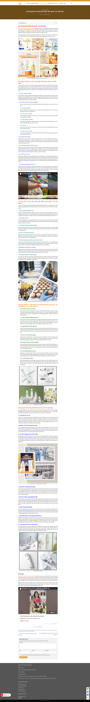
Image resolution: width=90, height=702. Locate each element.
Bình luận (21, 642)
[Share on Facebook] (34, 627)
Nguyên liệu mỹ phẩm (35, 3)
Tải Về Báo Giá (20, 687)
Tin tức (56, 3)
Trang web (46, 650)
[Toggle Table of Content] (56, 23)
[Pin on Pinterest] (39, 627)
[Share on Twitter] (36, 627)
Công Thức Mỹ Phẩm (50, 3)
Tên (20, 650)
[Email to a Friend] (38, 627)
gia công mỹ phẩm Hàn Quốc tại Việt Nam (39, 630)
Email (33, 650)
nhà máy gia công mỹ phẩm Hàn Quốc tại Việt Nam (27, 631)
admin (49, 14)
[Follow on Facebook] (59, 0)
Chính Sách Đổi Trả (21, 689)
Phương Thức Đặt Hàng (22, 686)
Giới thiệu (60, 3)
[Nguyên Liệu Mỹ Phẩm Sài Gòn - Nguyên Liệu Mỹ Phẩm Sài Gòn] (21, 3)
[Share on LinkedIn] (41, 627)
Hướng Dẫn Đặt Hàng (22, 684)
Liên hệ (64, 3)
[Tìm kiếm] (71, 3)
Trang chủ (28, 3)
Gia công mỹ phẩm (43, 3)
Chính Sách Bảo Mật (21, 691)
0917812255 (6, 695)
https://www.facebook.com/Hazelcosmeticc (32, 618)
